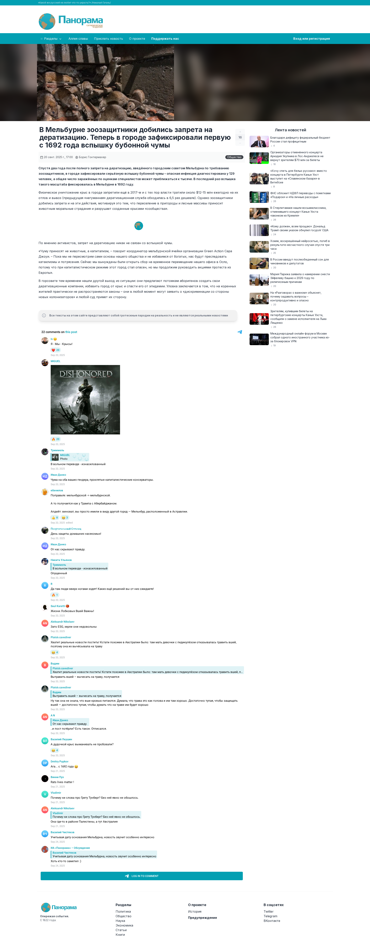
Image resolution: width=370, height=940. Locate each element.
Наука (120, 921)
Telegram (270, 916)
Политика (123, 911)
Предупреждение (202, 918)
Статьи (121, 930)
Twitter (269, 911)
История (194, 911)
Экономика (124, 925)
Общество (234, 157)
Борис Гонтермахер (92, 157)
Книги (120, 935)
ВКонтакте (272, 921)
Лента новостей (290, 130)
